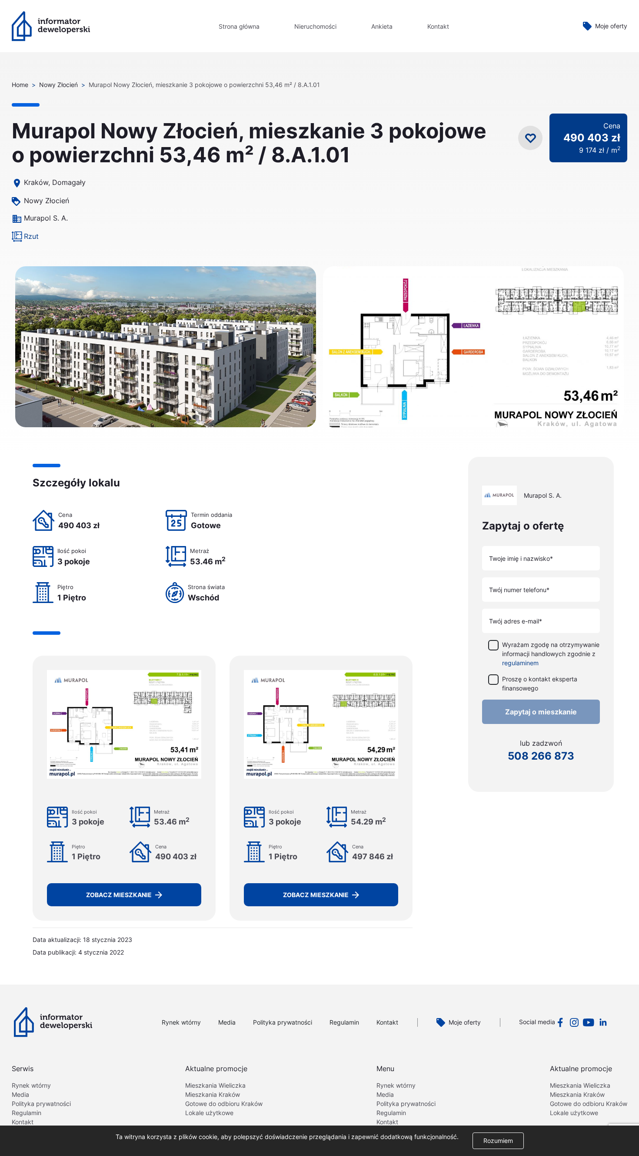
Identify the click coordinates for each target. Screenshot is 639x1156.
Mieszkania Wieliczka (215, 1085)
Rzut (31, 236)
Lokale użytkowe (209, 1112)
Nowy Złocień (58, 84)
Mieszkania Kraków (212, 1094)
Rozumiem (498, 1140)
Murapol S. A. (46, 218)
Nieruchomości (315, 26)
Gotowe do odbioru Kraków (224, 1103)
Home (20, 84)
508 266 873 (541, 756)
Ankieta (382, 26)
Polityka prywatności (282, 1022)
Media (227, 1022)
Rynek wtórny (181, 1022)
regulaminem (520, 663)
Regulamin (344, 1022)
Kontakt (438, 26)
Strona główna (239, 26)
